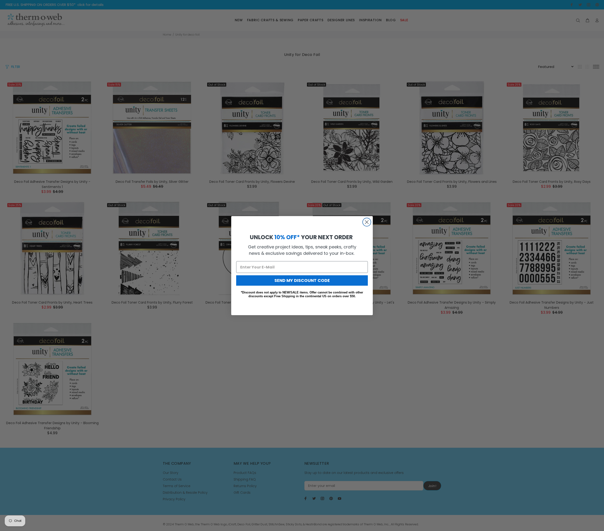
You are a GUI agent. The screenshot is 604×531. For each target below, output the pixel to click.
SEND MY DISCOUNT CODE (302, 280)
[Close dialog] (367, 222)
